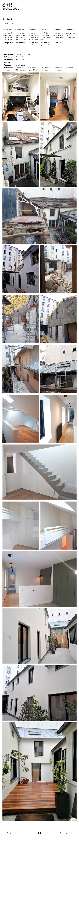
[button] (75, 6)
